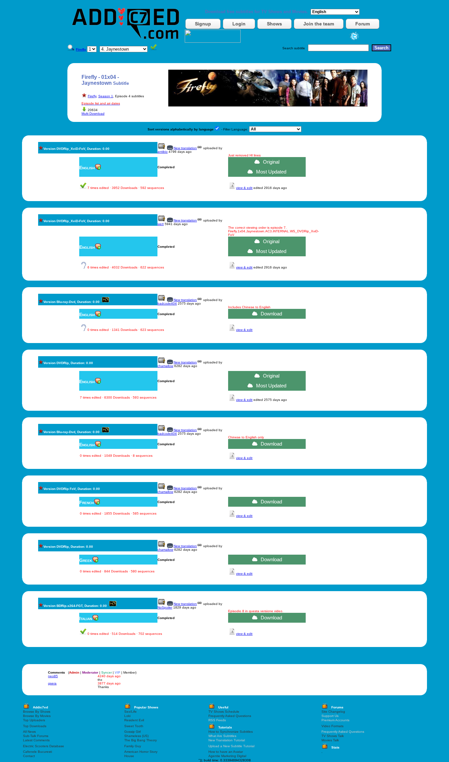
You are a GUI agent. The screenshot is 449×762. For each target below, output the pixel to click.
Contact (29, 756)
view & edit (244, 188)
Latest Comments (36, 740)
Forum (362, 23)
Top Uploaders (34, 720)
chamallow (165, 366)
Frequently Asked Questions (229, 716)
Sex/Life (130, 711)
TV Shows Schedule (223, 711)
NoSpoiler (164, 607)
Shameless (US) (136, 736)
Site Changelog (333, 711)
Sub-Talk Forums (35, 736)
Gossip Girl (132, 731)
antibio (162, 151)
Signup (203, 23)
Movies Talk (330, 740)
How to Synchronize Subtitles (230, 731)
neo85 (53, 676)
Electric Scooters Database (43, 746)
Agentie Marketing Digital (227, 756)
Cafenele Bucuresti (37, 751)
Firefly (92, 96)
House (129, 756)
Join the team (318, 23)
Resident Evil (134, 720)
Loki (127, 716)
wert (160, 224)
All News (29, 731)
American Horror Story (140, 751)
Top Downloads (34, 726)
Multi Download (93, 113)
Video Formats (332, 726)
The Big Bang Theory (140, 740)
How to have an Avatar (225, 751)
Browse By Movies (37, 716)
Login (239, 23)
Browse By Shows (36, 711)
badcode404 (167, 303)
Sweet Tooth (133, 726)
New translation (185, 148)
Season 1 (105, 96)
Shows (274, 23)
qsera (52, 683)
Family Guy (132, 746)
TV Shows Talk (332, 736)
